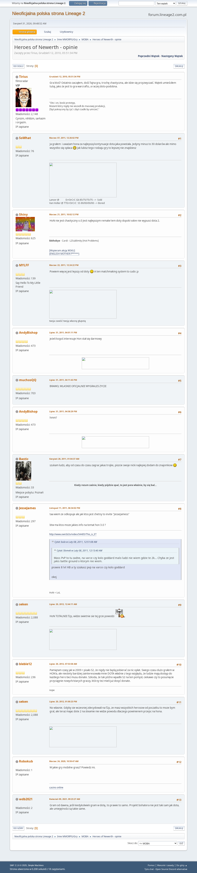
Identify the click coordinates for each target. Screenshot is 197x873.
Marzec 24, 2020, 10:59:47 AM (63, 761)
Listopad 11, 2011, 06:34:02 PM (64, 507)
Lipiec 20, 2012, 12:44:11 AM (63, 604)
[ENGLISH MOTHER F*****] (64, 253)
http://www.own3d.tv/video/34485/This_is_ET (73, 534)
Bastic (23, 459)
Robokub (26, 761)
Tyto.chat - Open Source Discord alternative (165, 869)
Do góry (18, 828)
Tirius (23, 76)
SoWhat (25, 138)
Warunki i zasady (165, 865)
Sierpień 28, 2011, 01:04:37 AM (64, 458)
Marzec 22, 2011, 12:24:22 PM (63, 265)
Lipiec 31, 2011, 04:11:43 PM (63, 379)
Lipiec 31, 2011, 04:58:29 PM (63, 411)
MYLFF (24, 265)
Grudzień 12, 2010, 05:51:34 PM (64, 76)
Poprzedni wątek (148, 56)
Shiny (23, 214)
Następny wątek (172, 56)
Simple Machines (36, 865)
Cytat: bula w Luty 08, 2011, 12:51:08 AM (75, 542)
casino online (56, 787)
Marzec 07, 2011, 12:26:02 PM (63, 137)
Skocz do (132, 843)
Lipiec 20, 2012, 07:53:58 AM (63, 663)
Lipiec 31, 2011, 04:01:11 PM (63, 332)
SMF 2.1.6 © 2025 (18, 865)
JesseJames (27, 508)
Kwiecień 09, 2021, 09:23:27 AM (64, 799)
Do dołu (18, 66)
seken (23, 604)
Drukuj (179, 66)
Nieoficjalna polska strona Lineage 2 (48, 13)
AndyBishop (28, 332)
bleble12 (25, 664)
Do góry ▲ (181, 865)
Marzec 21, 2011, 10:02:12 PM (63, 214)
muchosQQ (27, 380)
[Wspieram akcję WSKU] (62, 250)
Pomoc (151, 865)
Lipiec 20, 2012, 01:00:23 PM (63, 701)
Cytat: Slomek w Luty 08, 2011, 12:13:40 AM (79, 550)
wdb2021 (26, 799)
